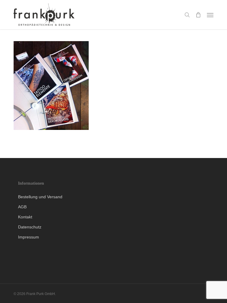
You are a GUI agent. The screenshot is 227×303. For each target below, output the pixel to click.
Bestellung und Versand (40, 196)
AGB (22, 206)
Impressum (28, 237)
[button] (210, 15)
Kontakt (25, 217)
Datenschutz (29, 227)
